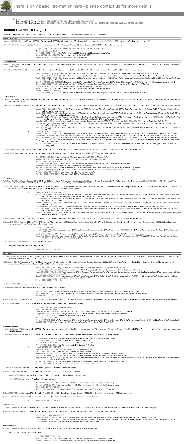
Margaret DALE (48, 368)
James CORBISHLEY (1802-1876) (48, 192)
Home (3, 14)
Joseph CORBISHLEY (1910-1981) (54, 23)
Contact (10, 14)
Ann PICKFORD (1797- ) (45, 322)
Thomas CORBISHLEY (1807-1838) (49, 198)
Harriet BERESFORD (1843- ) (46, 166)
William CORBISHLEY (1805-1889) (49, 194)
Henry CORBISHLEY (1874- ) (46, 88)
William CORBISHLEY (130, 138)
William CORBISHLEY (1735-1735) (49, 362)
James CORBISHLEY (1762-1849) (48, 272)
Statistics (18, 14)
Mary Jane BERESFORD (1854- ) (48, 174)
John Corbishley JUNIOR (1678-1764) (50, 415)
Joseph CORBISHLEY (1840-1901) (48, 133)
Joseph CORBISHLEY (12, 41)
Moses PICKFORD (12, 300)
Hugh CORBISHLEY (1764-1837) (48, 276)
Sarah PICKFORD (82, 218)
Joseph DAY (107, 84)
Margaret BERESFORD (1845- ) (47, 168)
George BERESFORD (13, 242)
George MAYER (11, 218)
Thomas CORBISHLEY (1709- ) (47, 339)
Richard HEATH (130, 121)
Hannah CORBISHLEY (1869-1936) (49, 84)
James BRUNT (111, 168)
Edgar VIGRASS (107, 93)
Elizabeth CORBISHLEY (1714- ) (48, 343)
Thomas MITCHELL (12, 284)
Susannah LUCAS (130, 133)
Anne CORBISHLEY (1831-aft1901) (49, 121)
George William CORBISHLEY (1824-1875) (52, 109)
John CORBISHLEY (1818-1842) (48, 209)
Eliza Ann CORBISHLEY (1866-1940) (49, 82)
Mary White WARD (110, 170)
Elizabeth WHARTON (125, 329)
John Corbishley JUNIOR (15, 329)
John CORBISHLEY (12, 408)
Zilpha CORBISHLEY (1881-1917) (48, 93)
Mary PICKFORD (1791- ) (45, 318)
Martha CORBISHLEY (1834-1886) (48, 123)
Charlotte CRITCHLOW (131, 202)
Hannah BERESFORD (120, 64)
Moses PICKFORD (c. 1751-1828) (48, 401)
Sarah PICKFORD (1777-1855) (47, 309)
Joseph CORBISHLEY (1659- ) (47, 440)
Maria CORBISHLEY (155, 117)
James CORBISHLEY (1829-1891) (48, 117)
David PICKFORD (12, 393)
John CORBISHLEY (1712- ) (46, 341)
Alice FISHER (48, 393)
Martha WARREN (133, 358)
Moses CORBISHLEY (12, 64)
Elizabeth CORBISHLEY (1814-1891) (49, 206)
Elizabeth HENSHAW (130, 256)
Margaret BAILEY (126, 209)
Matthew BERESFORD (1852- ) (47, 172)
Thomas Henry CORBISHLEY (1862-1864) (51, 76)
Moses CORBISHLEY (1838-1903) (48, 131)
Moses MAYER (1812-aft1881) (47, 236)
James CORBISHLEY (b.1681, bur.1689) (51, 417)
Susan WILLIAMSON (129, 140)
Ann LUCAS (134, 213)
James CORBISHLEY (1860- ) (47, 74)
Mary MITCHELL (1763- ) (45, 291)
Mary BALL (137, 113)
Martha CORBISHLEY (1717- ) (47, 345)
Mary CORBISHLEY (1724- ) (46, 351)
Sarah (44, 284)
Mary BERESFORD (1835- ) (46, 157)
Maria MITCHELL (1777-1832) (47, 296)
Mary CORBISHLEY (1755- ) (46, 268)
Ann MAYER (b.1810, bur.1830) (47, 234)
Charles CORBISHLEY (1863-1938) (49, 78)
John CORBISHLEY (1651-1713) (48, 436)
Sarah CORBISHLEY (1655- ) (46, 438)
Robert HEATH (135, 82)
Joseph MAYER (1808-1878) (46, 230)
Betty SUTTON (132, 276)
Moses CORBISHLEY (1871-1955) (48, 86)
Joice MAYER (125, 100)
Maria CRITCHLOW (131, 198)
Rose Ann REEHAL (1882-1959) (82, 21)
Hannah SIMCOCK (136, 194)
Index (26, 14)
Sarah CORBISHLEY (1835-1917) (48, 127)
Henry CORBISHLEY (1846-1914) (48, 140)
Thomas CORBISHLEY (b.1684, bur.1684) (51, 419)
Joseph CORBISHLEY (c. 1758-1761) (49, 270)
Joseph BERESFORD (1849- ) (47, 170)
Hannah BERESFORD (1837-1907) (48, 161)
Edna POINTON (146, 74)
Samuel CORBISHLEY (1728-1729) (49, 356)
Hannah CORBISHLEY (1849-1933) (49, 144)
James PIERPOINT (49, 371)
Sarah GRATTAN (136, 236)
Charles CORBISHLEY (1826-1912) (49, 113)
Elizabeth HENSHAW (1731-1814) (48, 387)
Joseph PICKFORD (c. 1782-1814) (48, 314)
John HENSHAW (11, 368)
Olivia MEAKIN (144, 109)
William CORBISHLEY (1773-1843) (49, 280)
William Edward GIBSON (133, 123)
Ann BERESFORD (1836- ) (45, 159)
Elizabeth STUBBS (100, 311)
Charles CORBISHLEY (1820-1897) (49, 213)
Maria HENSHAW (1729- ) (45, 383)
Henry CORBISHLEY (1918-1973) (106, 23)
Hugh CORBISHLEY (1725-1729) (48, 353)
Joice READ (81, 300)
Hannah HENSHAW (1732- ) (46, 389)
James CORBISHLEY (12, 100)
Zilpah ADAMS (87, 149)
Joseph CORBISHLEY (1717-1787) (48, 347)
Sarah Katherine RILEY (141, 78)
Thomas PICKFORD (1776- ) (46, 307)
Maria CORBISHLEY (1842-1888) (48, 135)
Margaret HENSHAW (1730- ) (46, 385)
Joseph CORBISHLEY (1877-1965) (54, 21)
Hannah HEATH (145, 320)
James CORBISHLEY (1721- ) (47, 349)
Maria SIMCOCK (170, 194)
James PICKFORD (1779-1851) (47, 311)
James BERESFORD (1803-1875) (48, 249)
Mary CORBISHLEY (124, 230)
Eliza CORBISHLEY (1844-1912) (48, 138)
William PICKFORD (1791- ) (46, 320)
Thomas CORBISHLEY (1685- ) (47, 422)
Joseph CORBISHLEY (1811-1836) (48, 202)
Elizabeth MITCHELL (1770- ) (47, 294)
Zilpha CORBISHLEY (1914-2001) (80, 23)
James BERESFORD (12, 149)
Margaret (153, 408)
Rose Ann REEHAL (104, 41)
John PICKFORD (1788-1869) (46, 316)
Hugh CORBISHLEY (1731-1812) (48, 358)
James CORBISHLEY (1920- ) (133, 23)
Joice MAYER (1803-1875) (45, 228)
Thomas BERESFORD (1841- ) (47, 163)
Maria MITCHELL (149, 181)
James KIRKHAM (129, 127)
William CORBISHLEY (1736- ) (47, 364)
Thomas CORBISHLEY (106, 144)
